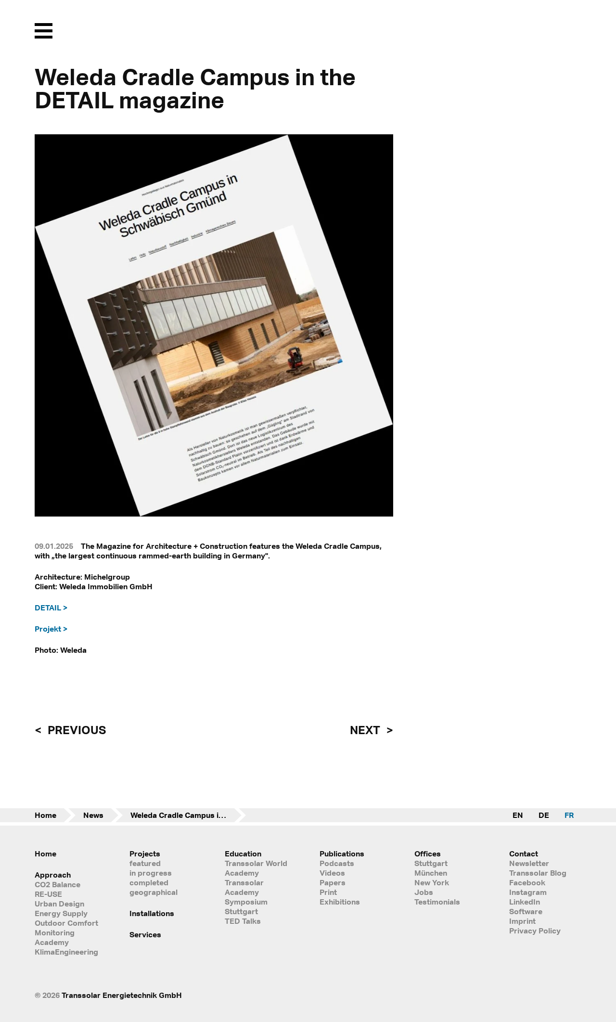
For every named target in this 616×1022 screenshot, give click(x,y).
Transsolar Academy (244, 887)
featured (145, 863)
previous (75, 730)
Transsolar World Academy (256, 868)
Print (328, 892)
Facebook (527, 882)
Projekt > (51, 629)
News (93, 815)
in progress (150, 873)
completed (148, 882)
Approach (53, 875)
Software (525, 911)
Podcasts (337, 863)
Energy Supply (61, 913)
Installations (151, 913)
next (366, 730)
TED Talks (243, 921)
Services (145, 934)
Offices (427, 853)
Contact (523, 853)
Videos (332, 873)
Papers (333, 882)
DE (544, 815)
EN (518, 815)
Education (243, 853)
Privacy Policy (535, 930)
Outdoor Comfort (66, 923)
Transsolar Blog (537, 873)
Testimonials (437, 901)
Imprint (522, 921)
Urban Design (59, 903)
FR (569, 815)
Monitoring (55, 932)
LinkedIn (524, 901)
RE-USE (48, 894)
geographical (153, 892)
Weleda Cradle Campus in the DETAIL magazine (188, 815)
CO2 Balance (57, 884)
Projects (144, 853)
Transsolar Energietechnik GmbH (122, 995)
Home (45, 815)
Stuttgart (431, 863)
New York (431, 882)
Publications (342, 853)
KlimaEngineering (66, 952)
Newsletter (529, 863)
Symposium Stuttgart (246, 906)
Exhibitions (340, 901)
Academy (52, 942)
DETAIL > (51, 607)
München (430, 873)
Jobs (423, 892)
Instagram (528, 892)
